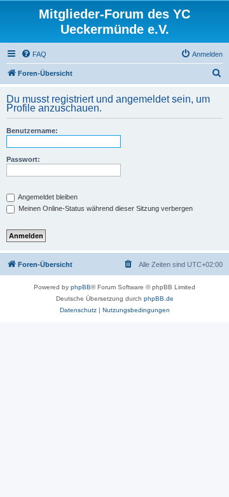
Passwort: (23, 159)
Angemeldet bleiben (47, 197)
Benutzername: (32, 130)
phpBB (81, 287)
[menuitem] (33, 54)
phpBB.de (159, 298)
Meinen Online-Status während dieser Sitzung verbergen (105, 208)
